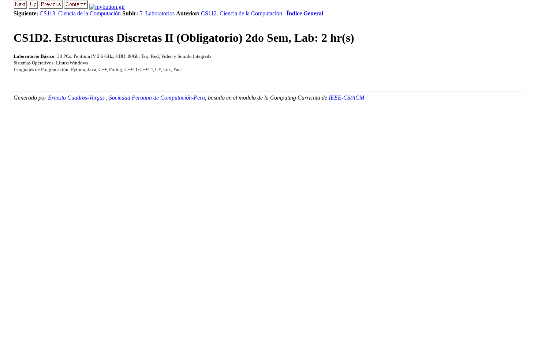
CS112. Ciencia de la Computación (241, 13)
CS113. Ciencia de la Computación (80, 13)
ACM (358, 97)
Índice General (305, 13)
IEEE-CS (339, 97)
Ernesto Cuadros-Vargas (76, 97)
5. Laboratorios (157, 13)
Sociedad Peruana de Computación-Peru (157, 97)
